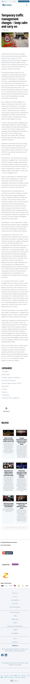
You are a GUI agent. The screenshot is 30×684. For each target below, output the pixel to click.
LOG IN (14, 1)
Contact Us (15, 642)
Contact (28, 675)
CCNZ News (5, 371)
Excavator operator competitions (11, 377)
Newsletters (23, 677)
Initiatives (23, 675)
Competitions (15, 633)
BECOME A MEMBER (23, 1)
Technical (4, 389)
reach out (6, 358)
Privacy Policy (15, 603)
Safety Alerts (5, 386)
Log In (15, 638)
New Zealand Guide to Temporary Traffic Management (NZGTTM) (14, 58)
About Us (15, 593)
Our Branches (15, 600)
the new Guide (9, 348)
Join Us (15, 596)
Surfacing (4, 392)
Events (15, 630)
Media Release (6, 374)
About (2, 675)
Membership (6, 675)
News (15, 616)
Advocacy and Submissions (15, 626)
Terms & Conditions (15, 607)
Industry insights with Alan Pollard (11, 383)
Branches (11, 675)
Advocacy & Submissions (9, 380)
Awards (15, 622)
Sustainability (5, 395)
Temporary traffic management (10, 398)
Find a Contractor (15, 612)
